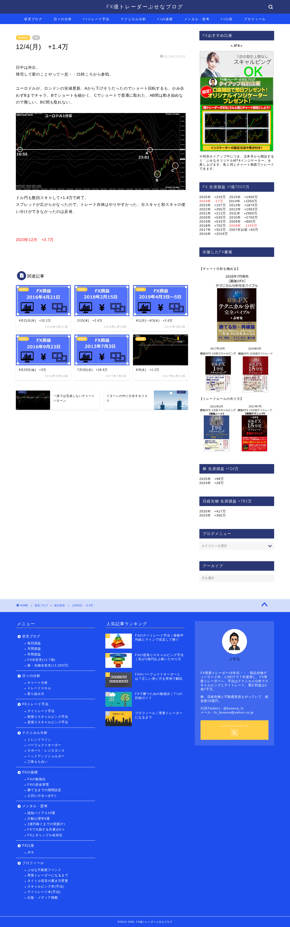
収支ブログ (33, 19)
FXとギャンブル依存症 (45, 835)
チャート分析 (37, 682)
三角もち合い (37, 761)
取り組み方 (35, 694)
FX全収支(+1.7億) (41, 659)
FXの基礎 (165, 19)
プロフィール (255, 19)
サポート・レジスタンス (46, 750)
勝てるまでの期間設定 (44, 790)
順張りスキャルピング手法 (47, 716)
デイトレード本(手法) (44, 892)
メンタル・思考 (197, 19)
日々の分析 (63, 19)
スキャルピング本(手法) (45, 886)
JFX (30, 852)
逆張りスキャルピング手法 (47, 722)
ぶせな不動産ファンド (44, 870)
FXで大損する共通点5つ (46, 829)
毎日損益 (34, 643)
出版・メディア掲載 (42, 897)
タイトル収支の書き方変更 (47, 881)
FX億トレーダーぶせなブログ (145, 6)
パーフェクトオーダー (44, 745)
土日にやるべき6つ (42, 795)
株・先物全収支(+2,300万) (48, 665)
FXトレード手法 (96, 19)
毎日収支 (23, 37)
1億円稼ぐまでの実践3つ (46, 824)
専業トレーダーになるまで (47, 875)
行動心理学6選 (38, 818)
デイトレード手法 (41, 711)
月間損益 (34, 648)
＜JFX (235, 45)
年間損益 (34, 654)
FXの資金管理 (38, 784)
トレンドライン (39, 739)
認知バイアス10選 (41, 813)
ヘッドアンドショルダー (46, 756)
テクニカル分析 (133, 19)
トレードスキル (39, 688)
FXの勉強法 (36, 779)
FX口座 (227, 19)
